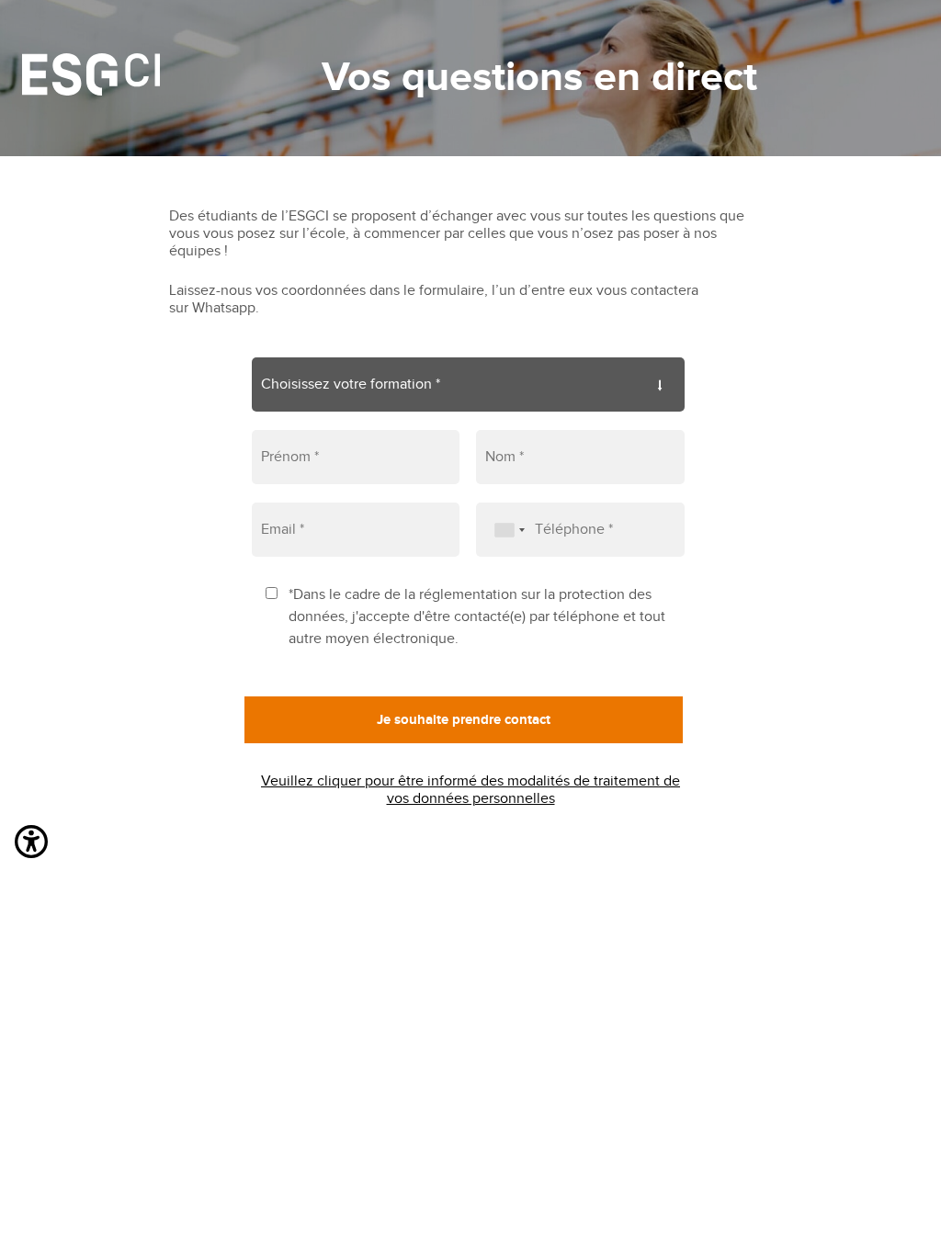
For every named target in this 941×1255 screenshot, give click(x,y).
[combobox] (503, 529)
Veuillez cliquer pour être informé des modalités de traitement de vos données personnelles (470, 790)
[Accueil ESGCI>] (91, 78)
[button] (31, 845)
